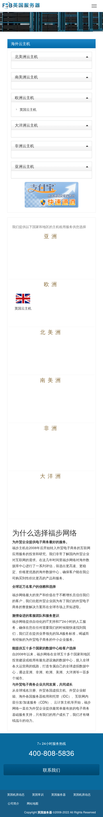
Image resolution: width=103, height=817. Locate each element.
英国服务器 (58, 794)
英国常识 (38, 794)
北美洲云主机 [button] (26, 56)
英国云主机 (28, 109)
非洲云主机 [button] (24, 145)
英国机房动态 (15, 794)
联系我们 (51, 770)
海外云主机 (20, 43)
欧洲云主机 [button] (24, 97)
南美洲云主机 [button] (26, 77)
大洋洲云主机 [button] (26, 125)
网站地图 (32, 803)
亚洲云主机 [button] (24, 166)
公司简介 (13, 803)
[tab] (51, 43)
